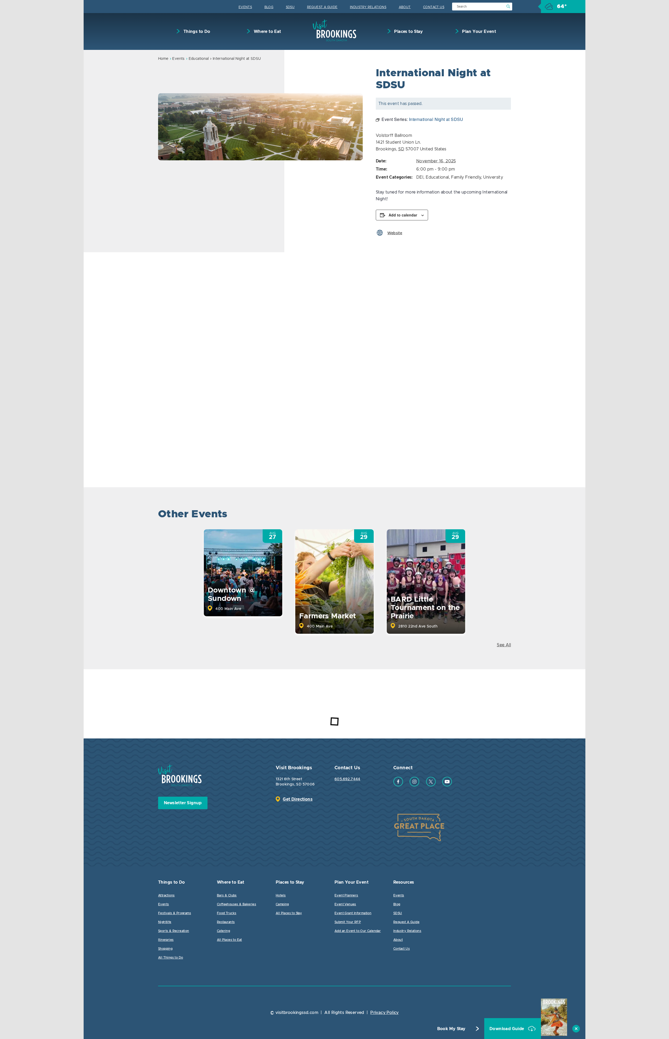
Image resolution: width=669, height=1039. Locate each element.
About (405, 7)
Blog (269, 7)
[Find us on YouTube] (447, 785)
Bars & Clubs (227, 895)
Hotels (281, 895)
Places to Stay (408, 32)
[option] (260, 126)
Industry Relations (368, 7)
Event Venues (345, 904)
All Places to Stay (289, 913)
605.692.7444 (347, 779)
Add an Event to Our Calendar (357, 930)
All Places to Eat (229, 939)
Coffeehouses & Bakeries (236, 904)
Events (245, 7)
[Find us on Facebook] (398, 785)
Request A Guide (322, 7)
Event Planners (346, 895)
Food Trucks (226, 913)
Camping (282, 904)
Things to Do (196, 32)
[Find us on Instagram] (414, 785)
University (493, 177)
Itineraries (166, 939)
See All (504, 645)
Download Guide (507, 1029)
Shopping (165, 948)
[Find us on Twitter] (431, 785)
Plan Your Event (478, 32)
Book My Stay (451, 1029)
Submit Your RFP (347, 922)
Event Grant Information (352, 913)
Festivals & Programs (174, 913)
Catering (223, 930)
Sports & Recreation (173, 930)
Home (163, 59)
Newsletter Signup (183, 803)
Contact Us (433, 7)
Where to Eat (266, 32)
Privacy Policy (384, 1013)
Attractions (166, 895)
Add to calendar (403, 215)
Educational (199, 59)
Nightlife (164, 922)
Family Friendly (466, 177)
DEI (419, 177)
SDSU (290, 7)
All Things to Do (170, 957)
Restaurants (226, 922)
